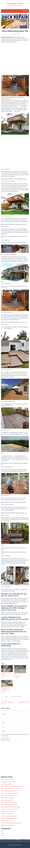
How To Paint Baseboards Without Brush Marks (11, 823)
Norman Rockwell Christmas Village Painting (10, 807)
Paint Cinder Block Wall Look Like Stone (9, 818)
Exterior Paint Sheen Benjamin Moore (9, 804)
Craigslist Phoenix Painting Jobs (8, 811)
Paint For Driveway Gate (6, 784)
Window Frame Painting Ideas (7, 825)
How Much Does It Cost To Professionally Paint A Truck (13, 786)
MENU (26, 11)
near (16, 696)
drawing (2, 833)
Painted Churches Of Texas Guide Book (9, 793)
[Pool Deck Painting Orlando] (20, 669)
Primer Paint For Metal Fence (7, 813)
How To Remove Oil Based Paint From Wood (10, 788)
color (2, 831)
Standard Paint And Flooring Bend (8, 781)
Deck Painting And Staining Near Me (5, 688)
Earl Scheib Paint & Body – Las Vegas (9, 809)
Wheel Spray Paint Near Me (7, 800)
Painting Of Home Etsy (6, 820)
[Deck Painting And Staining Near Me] (7, 683)
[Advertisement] (15, 59)
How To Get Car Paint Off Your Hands (9, 802)
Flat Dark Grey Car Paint (23, 701)
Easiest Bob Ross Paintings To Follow (9, 791)
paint (6, 696)
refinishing (19, 696)
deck (13, 696)
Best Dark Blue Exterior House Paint (9, 795)
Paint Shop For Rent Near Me (7, 779)
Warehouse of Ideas (15, 3)
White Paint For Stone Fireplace (8, 797)
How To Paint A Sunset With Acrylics (7, 702)
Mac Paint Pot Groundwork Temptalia (9, 816)
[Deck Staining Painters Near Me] (7, 668)
